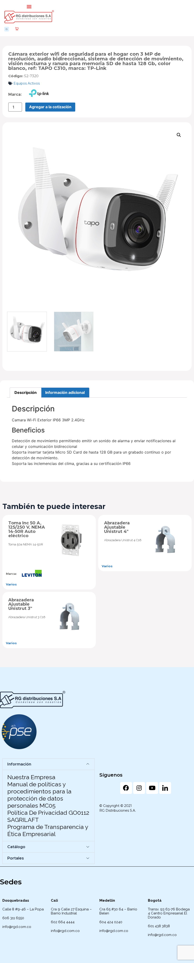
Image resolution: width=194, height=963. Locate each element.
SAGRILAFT (23, 819)
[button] (29, 6)
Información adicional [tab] (65, 392)
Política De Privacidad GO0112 (48, 812)
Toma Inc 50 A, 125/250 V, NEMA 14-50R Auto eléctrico (26, 529)
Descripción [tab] (25, 392)
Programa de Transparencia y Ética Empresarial (47, 830)
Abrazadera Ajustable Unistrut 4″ (117, 527)
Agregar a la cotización (50, 106)
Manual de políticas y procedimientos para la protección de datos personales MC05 (39, 795)
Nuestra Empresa (31, 777)
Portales (15, 858)
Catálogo (16, 847)
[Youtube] (152, 788)
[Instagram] (139, 788)
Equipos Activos (26, 83)
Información (19, 764)
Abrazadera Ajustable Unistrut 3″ (21, 604)
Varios (11, 584)
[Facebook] (126, 788)
